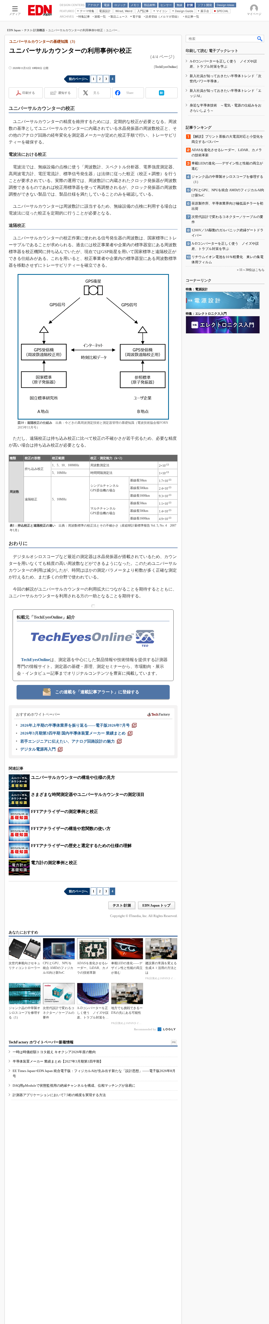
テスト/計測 (122, 905)
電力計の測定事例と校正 (54, 862)
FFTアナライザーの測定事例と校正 (64, 811)
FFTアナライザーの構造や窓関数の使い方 (71, 828)
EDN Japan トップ (156, 905)
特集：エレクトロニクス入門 (206, 313)
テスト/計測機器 (34, 30)
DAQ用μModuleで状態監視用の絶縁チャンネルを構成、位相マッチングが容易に (74, 1085)
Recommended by (145, 1029)
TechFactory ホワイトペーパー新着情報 (41, 1042)
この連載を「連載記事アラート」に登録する (97, 692)
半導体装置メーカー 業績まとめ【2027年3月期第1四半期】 (58, 1061)
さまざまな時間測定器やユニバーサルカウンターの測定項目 (87, 794)
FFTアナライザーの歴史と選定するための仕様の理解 (81, 845)
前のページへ (78, 79)
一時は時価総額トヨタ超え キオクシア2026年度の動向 (54, 1052)
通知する (64, 93)
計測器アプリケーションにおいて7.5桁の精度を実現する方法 (59, 1095)
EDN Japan (14, 30)
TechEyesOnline (35, 659)
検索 (260, 38)
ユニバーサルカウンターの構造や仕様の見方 (73, 777)
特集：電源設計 (197, 289)
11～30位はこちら (252, 270)
